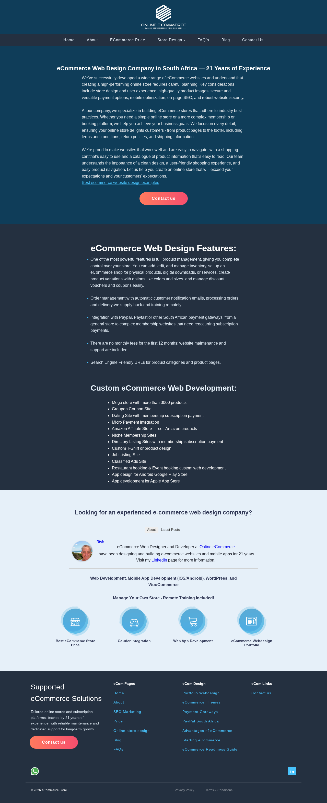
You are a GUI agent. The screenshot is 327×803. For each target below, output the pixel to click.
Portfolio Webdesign (201, 693)
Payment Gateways (200, 712)
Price (118, 721)
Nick (100, 541)
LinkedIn (159, 560)
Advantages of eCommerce (207, 731)
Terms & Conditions (218, 790)
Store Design (169, 40)
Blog (225, 40)
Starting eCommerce (201, 740)
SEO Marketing (127, 712)
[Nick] (82, 560)
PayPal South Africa (200, 721)
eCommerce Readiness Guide (210, 749)
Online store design (131, 731)
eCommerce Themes (201, 702)
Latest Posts (170, 530)
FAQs (118, 749)
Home (69, 40)
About (92, 40)
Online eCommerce (217, 547)
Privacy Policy (184, 790)
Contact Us (253, 40)
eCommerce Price (127, 40)
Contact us (164, 198)
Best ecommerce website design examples (120, 182)
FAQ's (203, 40)
